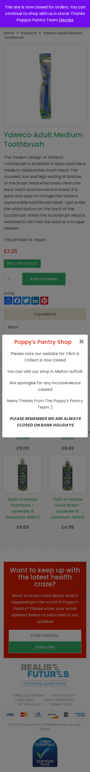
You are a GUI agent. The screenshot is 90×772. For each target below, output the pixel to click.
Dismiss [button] (66, 20)
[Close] (82, 342)
